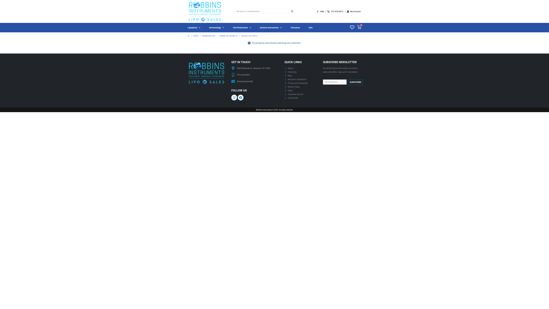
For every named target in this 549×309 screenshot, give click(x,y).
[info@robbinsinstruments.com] (233, 81)
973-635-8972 (243, 75)
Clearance (295, 27)
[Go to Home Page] (188, 36)
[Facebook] (240, 97)
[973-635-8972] (233, 75)
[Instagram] (234, 97)
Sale (311, 27)
